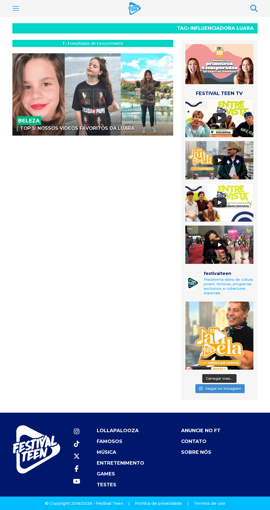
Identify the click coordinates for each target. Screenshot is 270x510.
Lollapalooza (118, 430)
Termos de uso (209, 503)
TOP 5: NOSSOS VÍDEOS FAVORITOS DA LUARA (77, 128)
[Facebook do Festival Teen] (76, 469)
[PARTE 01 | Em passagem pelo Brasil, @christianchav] (219, 336)
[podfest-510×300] (219, 63)
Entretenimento (120, 463)
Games (106, 474)
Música (106, 452)
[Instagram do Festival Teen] (76, 431)
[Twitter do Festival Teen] (76, 456)
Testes (106, 485)
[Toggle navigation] (15, 8)
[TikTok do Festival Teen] (76, 444)
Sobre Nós (196, 452)
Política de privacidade (158, 503)
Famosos (109, 441)
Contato (193, 441)
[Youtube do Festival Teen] (76, 481)
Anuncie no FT (200, 430)
